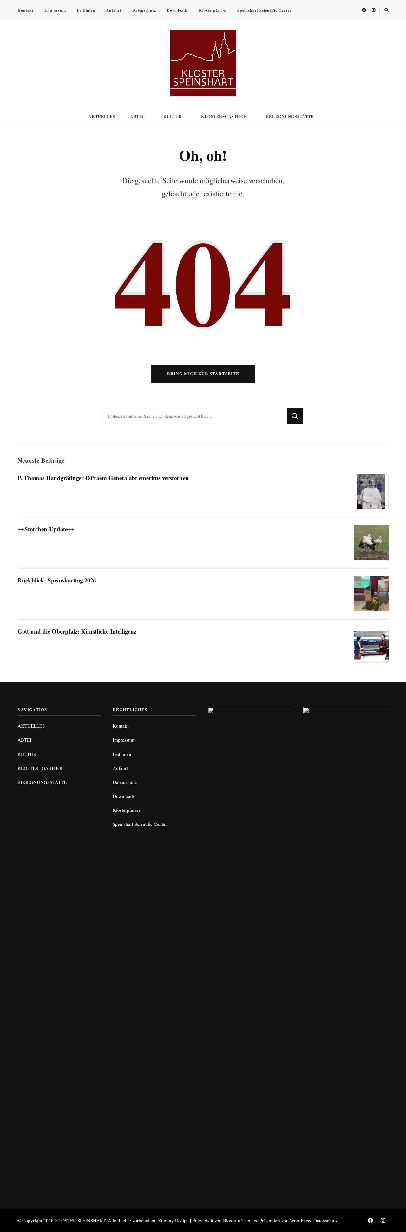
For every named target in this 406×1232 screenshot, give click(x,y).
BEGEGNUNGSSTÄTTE (290, 116)
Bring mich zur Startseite (203, 373)
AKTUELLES (101, 116)
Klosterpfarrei (212, 10)
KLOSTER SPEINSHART (80, 1220)
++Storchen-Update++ (46, 529)
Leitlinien (86, 10)
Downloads (177, 10)
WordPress (300, 1220)
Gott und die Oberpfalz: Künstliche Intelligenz (76, 631)
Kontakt (25, 10)
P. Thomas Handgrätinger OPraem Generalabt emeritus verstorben (103, 478)
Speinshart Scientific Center (264, 10)
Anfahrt (113, 10)
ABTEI (137, 116)
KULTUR (172, 116)
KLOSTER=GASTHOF (224, 116)
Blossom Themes (240, 1220)
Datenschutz (144, 10)
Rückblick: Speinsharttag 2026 (56, 580)
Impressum (55, 10)
